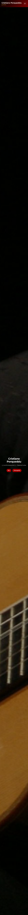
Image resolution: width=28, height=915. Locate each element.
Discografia (17, 470)
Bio (9, 470)
